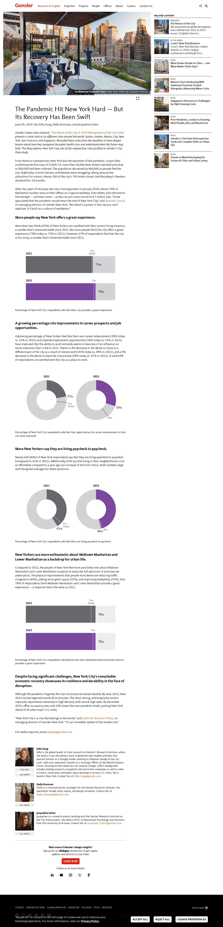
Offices (108, 6)
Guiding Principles (56, 908)
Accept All (140, 919)
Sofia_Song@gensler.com (87, 776)
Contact (19, 908)
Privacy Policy (90, 921)
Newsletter (73, 908)
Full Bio (25, 770)
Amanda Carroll (114, 200)
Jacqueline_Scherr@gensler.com (104, 823)
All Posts (24, 775)
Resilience (107, 908)
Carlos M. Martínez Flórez (97, 718)
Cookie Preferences (191, 919)
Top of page (198, 908)
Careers (131, 6)
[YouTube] (61, 876)
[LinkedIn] (52, 876)
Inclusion (86, 908)
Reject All (162, 919)
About (119, 6)
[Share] (200, 6)
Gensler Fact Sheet (35, 908)
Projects (83, 6)
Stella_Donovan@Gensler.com (52, 794)
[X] (79, 876)
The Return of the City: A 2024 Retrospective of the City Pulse (87, 132)
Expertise (69, 6)
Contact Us (145, 6)
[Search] (206, 6)
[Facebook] (89, 876)
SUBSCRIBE (71, 861)
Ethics (97, 908)
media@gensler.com (60, 732)
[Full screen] (137, 99)
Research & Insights (49, 6)
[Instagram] (70, 876)
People (96, 6)
